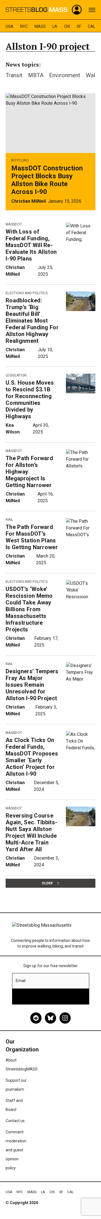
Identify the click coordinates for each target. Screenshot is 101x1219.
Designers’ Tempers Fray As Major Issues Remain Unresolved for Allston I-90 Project (32, 685)
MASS (40, 26)
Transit (14, 75)
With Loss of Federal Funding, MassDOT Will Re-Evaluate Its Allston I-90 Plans (31, 245)
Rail (9, 519)
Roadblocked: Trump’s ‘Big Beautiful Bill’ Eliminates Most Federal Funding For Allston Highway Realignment (32, 320)
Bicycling (20, 160)
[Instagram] (65, 1018)
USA (9, 26)
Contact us (15, 1120)
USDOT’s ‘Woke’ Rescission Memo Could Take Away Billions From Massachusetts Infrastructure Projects (29, 609)
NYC (24, 26)
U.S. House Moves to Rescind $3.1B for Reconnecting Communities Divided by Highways (30, 399)
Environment (64, 75)
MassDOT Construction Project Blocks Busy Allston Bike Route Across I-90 (47, 180)
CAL (91, 26)
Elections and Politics (26, 293)
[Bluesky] (50, 1018)
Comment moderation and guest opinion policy (16, 1150)
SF (79, 26)
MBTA (35, 75)
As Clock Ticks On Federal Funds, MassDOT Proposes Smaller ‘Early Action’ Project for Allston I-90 (32, 757)
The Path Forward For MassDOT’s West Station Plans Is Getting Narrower (32, 537)
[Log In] (77, 10)
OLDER (47, 883)
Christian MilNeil (28, 201)
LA (54, 26)
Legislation (16, 375)
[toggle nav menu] (92, 10)
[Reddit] (36, 1018)
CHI (67, 26)
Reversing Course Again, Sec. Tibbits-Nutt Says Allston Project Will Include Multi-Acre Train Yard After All (31, 832)
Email (21, 980)
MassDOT (14, 224)
